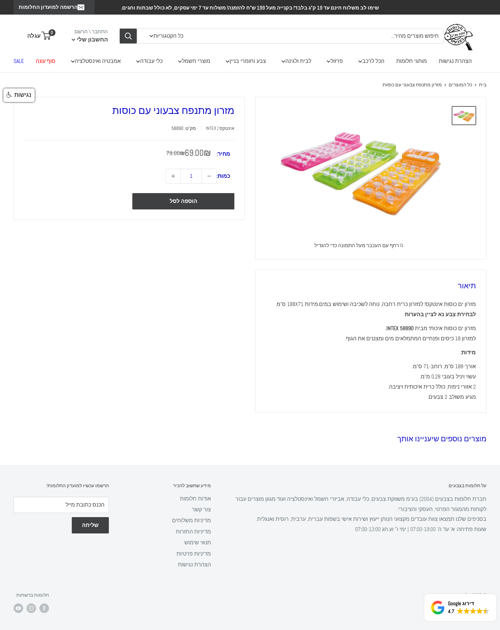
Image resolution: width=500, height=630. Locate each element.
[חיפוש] (128, 36)
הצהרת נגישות (455, 61)
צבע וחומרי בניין (248, 61)
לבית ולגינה (298, 61)
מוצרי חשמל (196, 61)
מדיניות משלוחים (191, 520)
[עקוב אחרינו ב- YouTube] (18, 608)
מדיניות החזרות (193, 531)
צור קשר (201, 509)
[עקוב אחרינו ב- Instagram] (31, 608)
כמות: (223, 176)
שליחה (90, 525)
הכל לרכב (373, 61)
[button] (19, 95)
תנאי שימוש (197, 542)
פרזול (337, 61)
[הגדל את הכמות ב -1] (173, 176)
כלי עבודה (151, 61)
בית (482, 85)
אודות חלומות (195, 498)
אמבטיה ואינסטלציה (98, 61)
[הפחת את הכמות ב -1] (209, 176)
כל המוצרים (460, 85)
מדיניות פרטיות (194, 553)
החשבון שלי (92, 39)
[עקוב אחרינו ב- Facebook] (44, 608)
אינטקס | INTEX (220, 128)
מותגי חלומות (411, 61)
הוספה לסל (183, 201)
